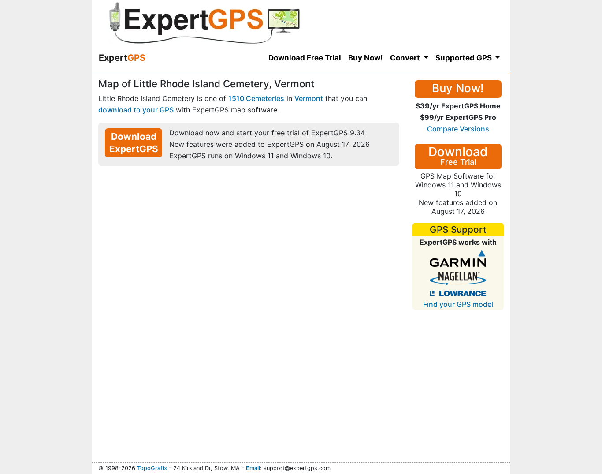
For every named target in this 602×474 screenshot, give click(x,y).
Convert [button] (406, 57)
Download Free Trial (304, 57)
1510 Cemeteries (256, 98)
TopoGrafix (152, 468)
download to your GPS (136, 109)
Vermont (308, 98)
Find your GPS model (458, 304)
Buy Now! (365, 57)
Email (253, 468)
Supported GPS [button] (464, 57)
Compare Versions (458, 128)
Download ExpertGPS (133, 142)
